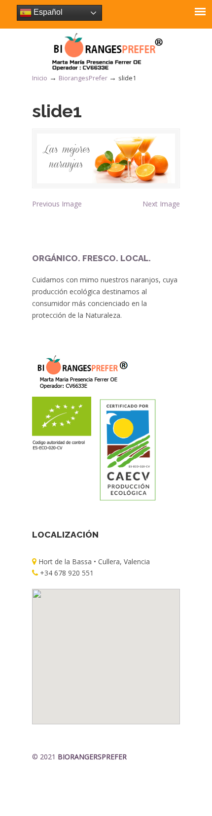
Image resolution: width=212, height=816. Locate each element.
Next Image (161, 203)
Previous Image (57, 203)
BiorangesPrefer (83, 78)
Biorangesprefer (106, 51)
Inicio (39, 78)
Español (47, 12)
